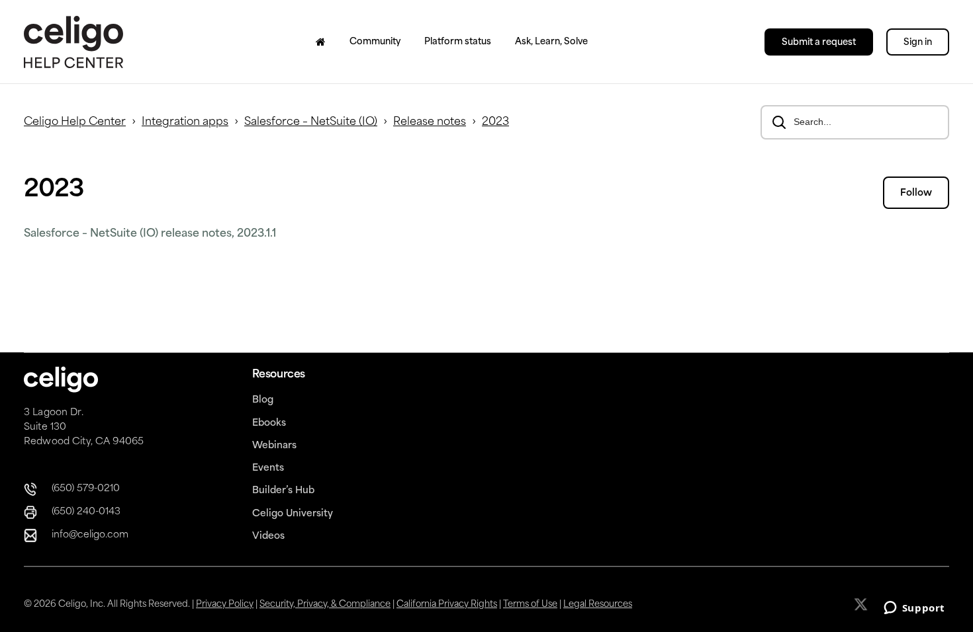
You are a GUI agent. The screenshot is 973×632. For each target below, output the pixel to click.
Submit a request (819, 42)
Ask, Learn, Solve (551, 42)
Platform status (457, 42)
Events (268, 468)
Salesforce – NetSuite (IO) (310, 122)
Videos (268, 536)
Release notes (429, 122)
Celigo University (292, 514)
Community (374, 42)
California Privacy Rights (446, 604)
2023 (495, 122)
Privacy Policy (225, 604)
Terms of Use (530, 604)
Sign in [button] (918, 42)
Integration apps (185, 122)
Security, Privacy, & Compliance (325, 604)
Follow (916, 193)
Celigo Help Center (75, 122)
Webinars (274, 446)
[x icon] (862, 604)
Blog (262, 400)
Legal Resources (597, 604)
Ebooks (269, 423)
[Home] (321, 41)
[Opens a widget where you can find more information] (914, 608)
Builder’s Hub (283, 491)
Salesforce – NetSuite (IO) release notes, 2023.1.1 (150, 234)
